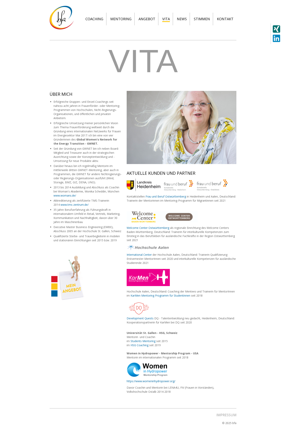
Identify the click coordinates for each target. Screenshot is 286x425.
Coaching (94, 19)
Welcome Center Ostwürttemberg (148, 228)
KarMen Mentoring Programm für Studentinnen (161, 295)
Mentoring (121, 19)
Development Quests (140, 318)
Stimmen (202, 19)
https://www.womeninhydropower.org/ (151, 381)
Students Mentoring (142, 341)
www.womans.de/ (65, 195)
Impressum (226, 415)
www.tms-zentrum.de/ (75, 204)
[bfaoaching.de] (62, 28)
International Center (140, 254)
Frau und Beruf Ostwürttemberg (166, 196)
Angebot (147, 19)
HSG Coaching (139, 345)
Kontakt (225, 19)
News (182, 19)
